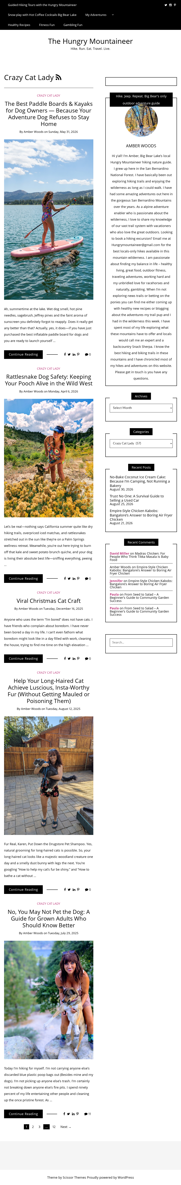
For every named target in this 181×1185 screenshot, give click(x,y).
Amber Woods (33, 132)
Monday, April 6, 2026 (63, 391)
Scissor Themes (74, 1177)
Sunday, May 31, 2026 (63, 132)
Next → (65, 1127)
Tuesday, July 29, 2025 (63, 933)
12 (54, 1127)
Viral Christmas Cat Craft (49, 600)
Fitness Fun (47, 25)
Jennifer (116, 581)
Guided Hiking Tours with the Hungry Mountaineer (42, 5)
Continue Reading (23, 354)
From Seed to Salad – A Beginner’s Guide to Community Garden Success (139, 597)
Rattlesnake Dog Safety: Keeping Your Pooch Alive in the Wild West (48, 380)
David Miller (119, 553)
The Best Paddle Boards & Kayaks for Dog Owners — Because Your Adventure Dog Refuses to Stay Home (49, 113)
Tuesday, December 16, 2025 (63, 609)
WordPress (126, 1177)
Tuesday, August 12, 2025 (63, 709)
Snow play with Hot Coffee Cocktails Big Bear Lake (42, 15)
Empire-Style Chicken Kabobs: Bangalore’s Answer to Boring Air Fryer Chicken (141, 515)
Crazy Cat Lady (48, 95)
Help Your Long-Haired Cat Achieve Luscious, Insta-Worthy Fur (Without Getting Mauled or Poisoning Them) (49, 690)
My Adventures (95, 15)
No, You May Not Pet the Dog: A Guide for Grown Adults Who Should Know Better (49, 918)
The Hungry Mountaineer (90, 41)
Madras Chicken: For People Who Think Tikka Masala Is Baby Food (139, 556)
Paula (114, 594)
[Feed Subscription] (58, 77)
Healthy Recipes (19, 25)
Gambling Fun (72, 25)
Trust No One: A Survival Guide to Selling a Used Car (137, 498)
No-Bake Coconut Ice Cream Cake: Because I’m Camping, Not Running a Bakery (140, 481)
